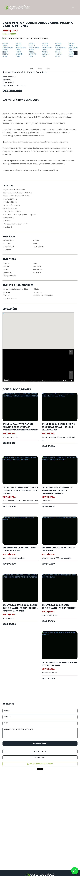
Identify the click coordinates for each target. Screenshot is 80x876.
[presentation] (4, 53)
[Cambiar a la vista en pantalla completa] (71, 352)
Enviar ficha (40, 758)
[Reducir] (71, 377)
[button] (73, 7)
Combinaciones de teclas (25, 380)
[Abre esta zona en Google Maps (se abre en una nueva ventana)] (6, 380)
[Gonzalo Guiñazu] (17, 7)
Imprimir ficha (40, 752)
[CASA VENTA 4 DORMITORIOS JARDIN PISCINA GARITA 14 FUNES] (7, 53)
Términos (60, 380)
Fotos (32, 69)
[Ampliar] (71, 373)
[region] (38, 365)
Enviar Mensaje (40, 743)
